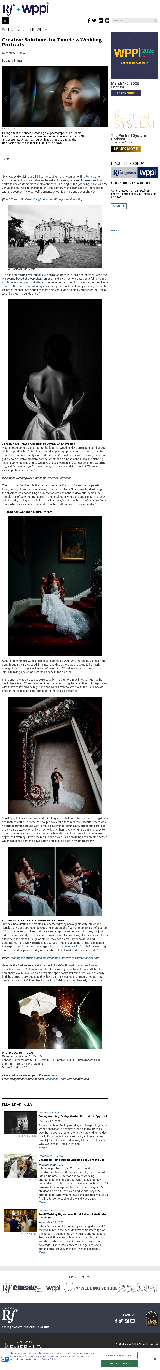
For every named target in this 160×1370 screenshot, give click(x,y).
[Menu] (5, 20)
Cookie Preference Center (119, 1355)
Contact (17, 1327)
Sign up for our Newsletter (131, 183)
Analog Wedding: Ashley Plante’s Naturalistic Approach (73, 1116)
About (5, 1327)
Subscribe (30, 1327)
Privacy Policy (49, 1359)
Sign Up (119, 206)
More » (115, 230)
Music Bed (27, 973)
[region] (80, 1359)
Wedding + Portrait (51, 1112)
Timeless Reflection (58, 478)
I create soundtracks (66, 946)
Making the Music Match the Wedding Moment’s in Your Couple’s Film (54, 958)
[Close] (155, 1358)
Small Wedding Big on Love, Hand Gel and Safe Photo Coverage (72, 1216)
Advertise (43, 1327)
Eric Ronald (87, 176)
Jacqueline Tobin (55, 1079)
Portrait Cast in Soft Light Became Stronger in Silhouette (46, 199)
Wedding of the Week (24, 29)
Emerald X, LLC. (130, 1344)
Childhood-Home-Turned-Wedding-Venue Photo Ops (71, 1159)
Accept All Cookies (119, 1363)
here (54, 1075)
